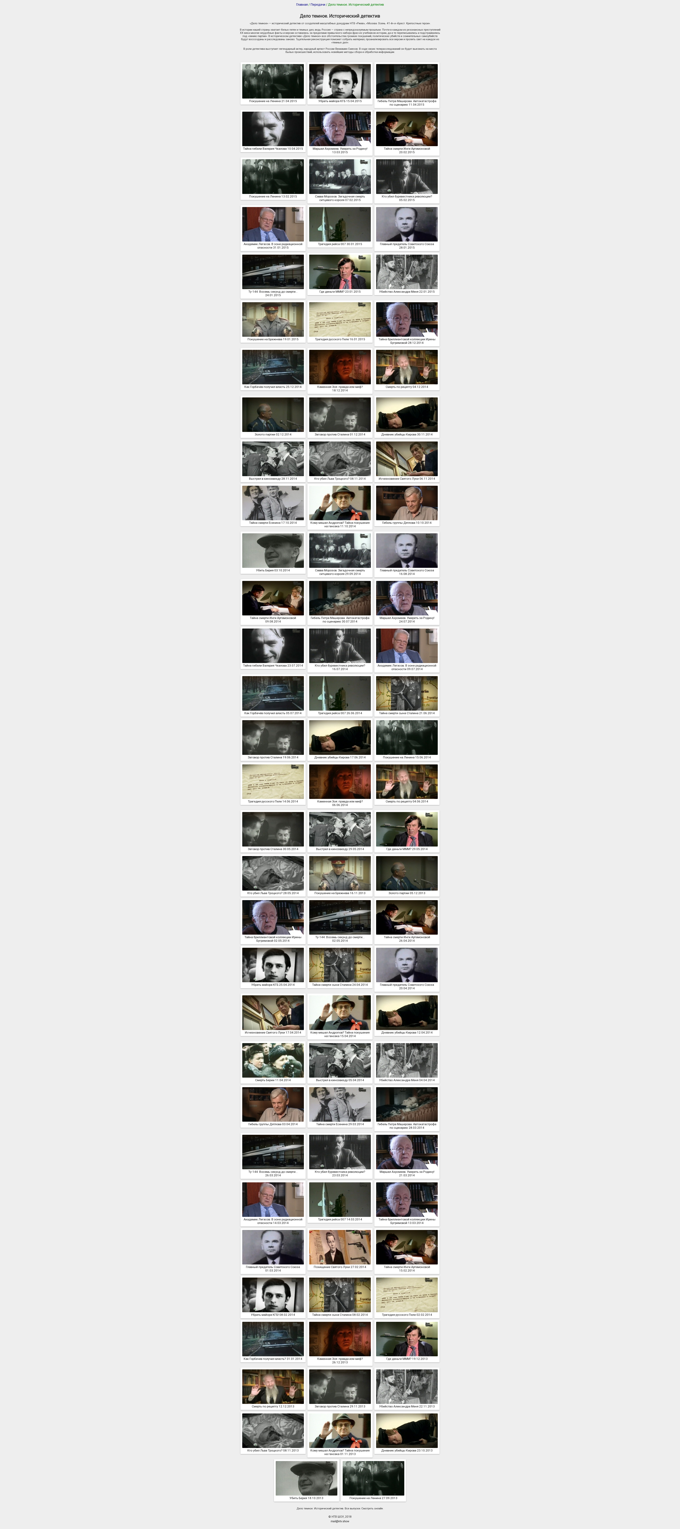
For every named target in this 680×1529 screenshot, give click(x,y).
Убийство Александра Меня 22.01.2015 (407, 291)
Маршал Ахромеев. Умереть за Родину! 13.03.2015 (340, 150)
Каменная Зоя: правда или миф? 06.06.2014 (340, 803)
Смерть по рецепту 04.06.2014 (407, 801)
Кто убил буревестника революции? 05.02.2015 (407, 198)
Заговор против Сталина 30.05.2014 (273, 849)
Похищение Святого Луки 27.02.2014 (340, 1267)
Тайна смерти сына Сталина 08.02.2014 (340, 1314)
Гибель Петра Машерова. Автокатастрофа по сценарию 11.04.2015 (407, 102)
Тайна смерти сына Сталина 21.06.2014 (407, 713)
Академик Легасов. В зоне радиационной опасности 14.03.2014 (273, 1221)
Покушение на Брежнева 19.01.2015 (273, 339)
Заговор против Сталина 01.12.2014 (340, 434)
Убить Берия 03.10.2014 (273, 570)
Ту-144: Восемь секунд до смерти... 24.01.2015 (273, 293)
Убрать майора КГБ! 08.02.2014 (273, 1314)
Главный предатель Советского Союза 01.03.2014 (273, 1268)
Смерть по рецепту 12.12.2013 (273, 1406)
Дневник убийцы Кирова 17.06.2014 (340, 757)
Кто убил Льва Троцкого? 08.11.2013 (273, 1450)
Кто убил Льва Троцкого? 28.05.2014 (273, 893)
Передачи (317, 4)
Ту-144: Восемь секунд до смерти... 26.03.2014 (273, 1173)
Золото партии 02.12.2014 (273, 434)
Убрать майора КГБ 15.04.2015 (340, 101)
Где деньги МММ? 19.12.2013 (407, 1359)
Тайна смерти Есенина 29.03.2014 (340, 1124)
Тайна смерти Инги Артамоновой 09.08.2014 (273, 619)
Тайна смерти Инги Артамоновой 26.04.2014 (407, 938)
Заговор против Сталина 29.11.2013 (340, 1406)
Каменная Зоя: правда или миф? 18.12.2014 (340, 388)
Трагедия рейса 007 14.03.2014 (340, 1219)
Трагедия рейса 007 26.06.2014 (340, 713)
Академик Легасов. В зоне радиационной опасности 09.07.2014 (407, 667)
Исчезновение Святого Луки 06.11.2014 (407, 478)
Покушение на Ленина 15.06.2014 (407, 757)
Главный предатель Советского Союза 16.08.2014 (407, 572)
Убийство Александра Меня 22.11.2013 (407, 1406)
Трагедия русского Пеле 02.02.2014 (407, 1314)
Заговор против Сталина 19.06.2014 (273, 757)
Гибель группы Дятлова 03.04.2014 (273, 1124)
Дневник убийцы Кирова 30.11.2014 (407, 434)
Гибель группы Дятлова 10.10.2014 (407, 522)
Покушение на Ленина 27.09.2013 (373, 1498)
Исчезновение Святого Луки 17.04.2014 (273, 1032)
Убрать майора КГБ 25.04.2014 (273, 984)
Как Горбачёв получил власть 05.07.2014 (273, 713)
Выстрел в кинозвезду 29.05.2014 (340, 849)
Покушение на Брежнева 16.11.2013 (340, 893)
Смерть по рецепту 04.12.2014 (407, 387)
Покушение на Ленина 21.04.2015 (273, 101)
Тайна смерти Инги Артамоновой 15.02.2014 (407, 1268)
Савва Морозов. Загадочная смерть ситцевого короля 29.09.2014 (340, 572)
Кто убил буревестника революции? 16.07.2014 (340, 667)
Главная (302, 4)
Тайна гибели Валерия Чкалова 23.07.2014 (273, 665)
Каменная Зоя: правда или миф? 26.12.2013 (340, 1360)
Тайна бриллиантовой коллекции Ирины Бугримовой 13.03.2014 (407, 1221)
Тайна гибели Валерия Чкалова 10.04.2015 (273, 148)
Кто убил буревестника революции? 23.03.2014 (340, 1173)
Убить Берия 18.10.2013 (306, 1498)
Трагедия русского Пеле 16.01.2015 (340, 339)
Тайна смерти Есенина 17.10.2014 (273, 522)
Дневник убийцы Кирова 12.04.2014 (407, 1032)
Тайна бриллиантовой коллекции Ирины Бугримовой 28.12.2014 (407, 341)
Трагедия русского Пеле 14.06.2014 (273, 801)
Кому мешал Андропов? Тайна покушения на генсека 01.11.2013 (340, 1452)
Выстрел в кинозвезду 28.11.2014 (273, 478)
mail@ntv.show (340, 1521)
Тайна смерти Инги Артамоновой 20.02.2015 (407, 150)
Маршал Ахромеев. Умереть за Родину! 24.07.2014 (407, 619)
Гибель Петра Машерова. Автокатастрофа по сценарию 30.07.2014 (340, 619)
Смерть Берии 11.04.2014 (273, 1080)
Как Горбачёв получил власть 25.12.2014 (273, 387)
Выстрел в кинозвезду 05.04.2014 (340, 1080)
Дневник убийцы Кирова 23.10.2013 (407, 1450)
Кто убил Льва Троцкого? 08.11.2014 (340, 478)
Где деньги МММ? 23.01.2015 (340, 291)
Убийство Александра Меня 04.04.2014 (407, 1080)
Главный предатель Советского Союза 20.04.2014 (407, 986)
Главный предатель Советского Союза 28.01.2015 (407, 245)
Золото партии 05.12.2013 (407, 893)
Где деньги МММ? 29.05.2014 (407, 849)
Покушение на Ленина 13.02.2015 (273, 196)
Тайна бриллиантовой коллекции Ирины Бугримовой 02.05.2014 (273, 938)
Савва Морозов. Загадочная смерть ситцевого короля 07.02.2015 (340, 198)
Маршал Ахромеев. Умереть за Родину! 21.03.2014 (407, 1173)
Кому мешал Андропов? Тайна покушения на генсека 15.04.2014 (340, 1034)
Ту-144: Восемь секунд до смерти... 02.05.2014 (340, 938)
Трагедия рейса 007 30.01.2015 (340, 244)
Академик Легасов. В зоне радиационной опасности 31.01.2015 (273, 245)
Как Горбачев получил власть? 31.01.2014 (273, 1359)
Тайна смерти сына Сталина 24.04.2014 (340, 984)
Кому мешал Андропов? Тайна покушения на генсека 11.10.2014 (340, 524)
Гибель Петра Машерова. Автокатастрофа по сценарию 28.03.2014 (407, 1125)
